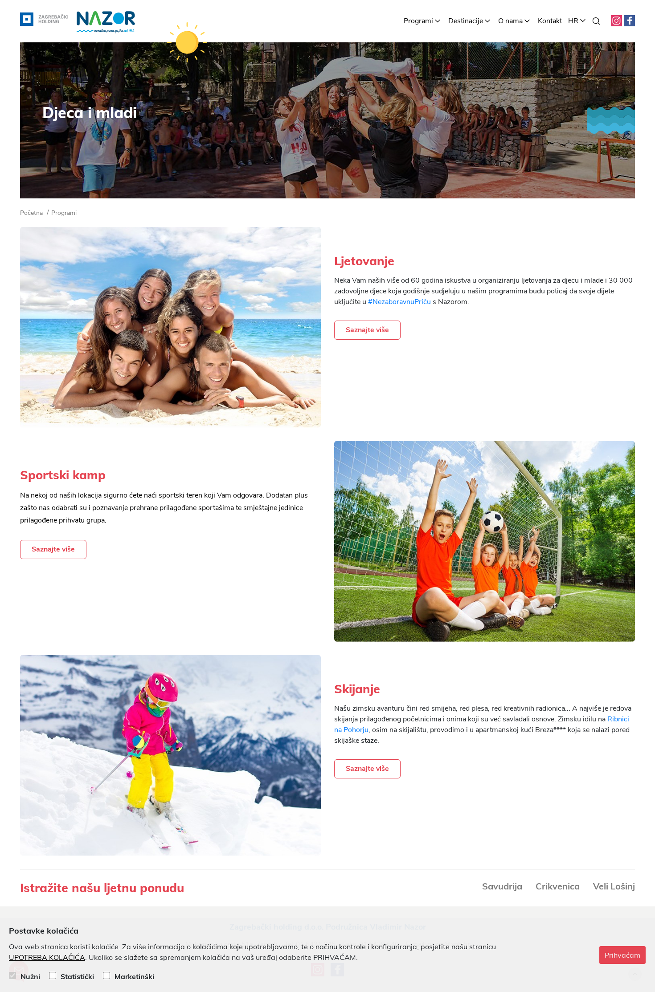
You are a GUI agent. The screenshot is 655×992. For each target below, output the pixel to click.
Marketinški (134, 976)
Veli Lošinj (614, 886)
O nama (510, 21)
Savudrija (502, 886)
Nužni (30, 976)
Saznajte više (367, 330)
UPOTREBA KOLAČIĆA (47, 958)
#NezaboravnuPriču (399, 302)
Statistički (77, 976)
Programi (418, 21)
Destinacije (465, 21)
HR (573, 21)
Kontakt (550, 21)
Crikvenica (558, 886)
